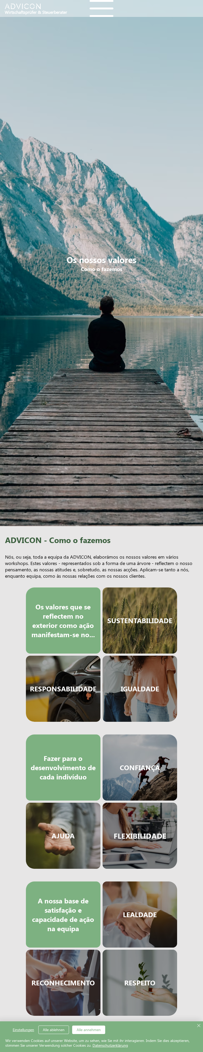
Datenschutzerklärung (110, 1045)
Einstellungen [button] (23, 1029)
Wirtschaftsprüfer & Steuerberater (36, 12)
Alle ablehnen (53, 1029)
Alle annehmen (89, 1029)
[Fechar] (199, 1026)
